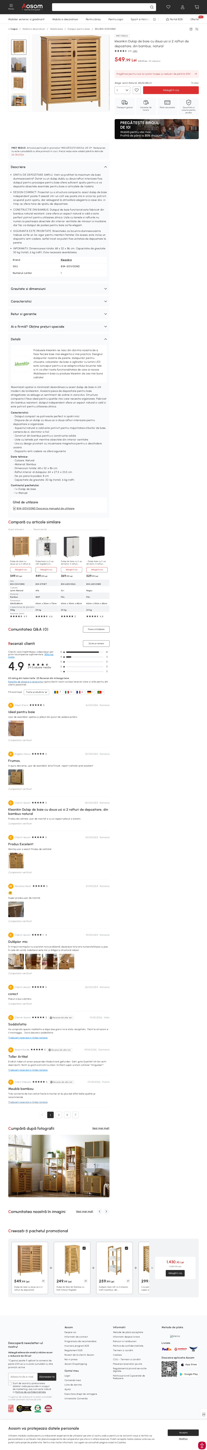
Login (68, 1375)
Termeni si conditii (123, 1350)
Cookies (117, 1355)
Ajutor (68, 1389)
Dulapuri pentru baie (79, 29)
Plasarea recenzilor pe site (127, 1364)
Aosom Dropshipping (76, 1364)
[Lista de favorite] (168, 7)
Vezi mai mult (100, 1128)
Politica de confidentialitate (30, 1392)
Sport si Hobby (140, 19)
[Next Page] (75, 1115)
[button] (58, 167)
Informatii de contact (76, 1336)
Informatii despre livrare (126, 1336)
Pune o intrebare (96, 629)
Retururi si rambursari (124, 1341)
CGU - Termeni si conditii (127, 1359)
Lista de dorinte (73, 1384)
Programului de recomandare (81, 1341)
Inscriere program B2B (77, 1345)
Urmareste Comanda (76, 1398)
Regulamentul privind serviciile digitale (130, 1369)
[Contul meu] (183, 7)
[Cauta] (152, 7)
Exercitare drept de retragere (81, 1394)
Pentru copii (116, 19)
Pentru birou (93, 19)
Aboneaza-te (47, 1376)
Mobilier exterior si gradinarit (26, 19)
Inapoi (14, 29)
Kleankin (66, 259)
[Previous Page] (42, 1115)
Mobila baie (56, 29)
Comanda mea (73, 1380)
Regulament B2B (74, 1350)
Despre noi (70, 1332)
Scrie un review (96, 643)
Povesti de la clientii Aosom (79, 1355)
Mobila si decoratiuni (65, 19)
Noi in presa (71, 1359)
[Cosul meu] (197, 7)
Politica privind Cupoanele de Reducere (129, 1377)
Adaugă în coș (171, 90)
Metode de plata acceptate (128, 1332)
